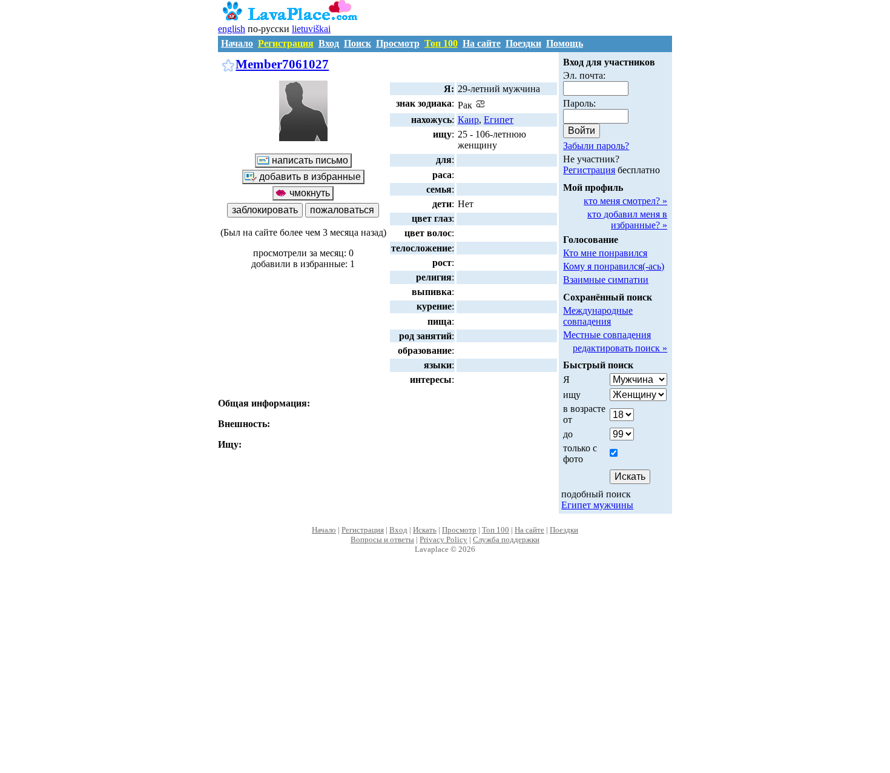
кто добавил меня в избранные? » (627, 219)
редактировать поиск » (620, 348)
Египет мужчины (597, 505)
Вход (328, 43)
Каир (468, 119)
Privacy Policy (443, 539)
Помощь (564, 43)
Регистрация (286, 43)
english (231, 29)
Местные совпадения (607, 335)
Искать (425, 529)
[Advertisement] (445, 676)
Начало (237, 43)
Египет (498, 119)
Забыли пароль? (596, 146)
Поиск (357, 43)
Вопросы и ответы (382, 539)
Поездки (523, 43)
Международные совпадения (598, 316)
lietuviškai (311, 29)
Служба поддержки (506, 539)
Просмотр (398, 43)
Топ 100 (441, 43)
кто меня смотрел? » (625, 201)
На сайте (482, 43)
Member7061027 (282, 64)
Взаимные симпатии (605, 279)
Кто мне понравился (605, 253)
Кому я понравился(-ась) (613, 266)
